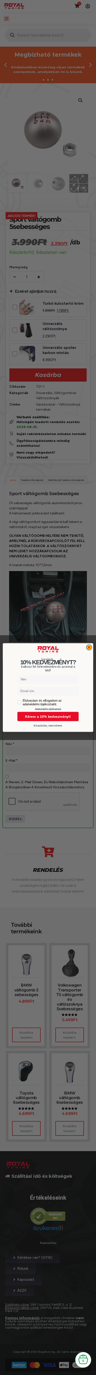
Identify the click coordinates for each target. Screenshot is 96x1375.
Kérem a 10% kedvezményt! (48, 717)
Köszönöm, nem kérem (48, 725)
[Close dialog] (89, 647)
